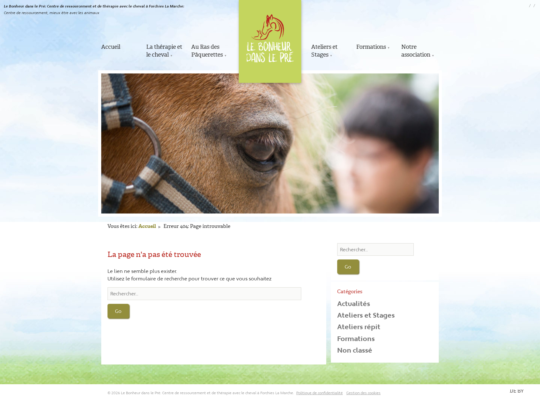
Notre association (415, 50)
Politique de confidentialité (319, 392)
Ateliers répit (358, 327)
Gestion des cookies (363, 392)
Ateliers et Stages (324, 50)
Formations (371, 47)
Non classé (354, 350)
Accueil (110, 47)
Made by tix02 (518, 392)
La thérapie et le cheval (164, 50)
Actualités (353, 303)
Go (118, 311)
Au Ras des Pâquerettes (207, 50)
